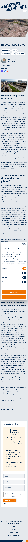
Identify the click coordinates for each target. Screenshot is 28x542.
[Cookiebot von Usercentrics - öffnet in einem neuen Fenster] (20, 244)
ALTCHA (19, 496)
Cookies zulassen (14, 292)
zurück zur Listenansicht (9, 40)
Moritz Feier (11, 60)
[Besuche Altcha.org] (20, 494)
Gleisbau (14, 50)
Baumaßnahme (6, 50)
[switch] (24, 273)
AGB (14, 526)
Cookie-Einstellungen (14, 535)
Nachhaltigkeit (6, 53)
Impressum (14, 529)
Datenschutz (14, 532)
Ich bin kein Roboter (11, 494)
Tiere (13, 53)
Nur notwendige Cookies (14, 297)
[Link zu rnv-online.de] (22, 11)
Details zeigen (20, 287)
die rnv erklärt (20, 53)
